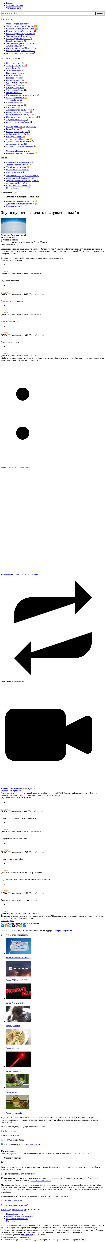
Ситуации (15, 88)
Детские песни (19, 139)
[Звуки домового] (18, 1021)
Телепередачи (16, 105)
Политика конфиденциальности (15, 1237)
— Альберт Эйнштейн (11, 1158)
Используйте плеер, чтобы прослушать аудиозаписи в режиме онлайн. (32, 258)
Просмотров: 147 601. (10, 1135)
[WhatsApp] (20, 925)
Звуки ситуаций (18, 235)
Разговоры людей (18, 131)
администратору (8, 1169)
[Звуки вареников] (18, 1044)
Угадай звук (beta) (17, 167)
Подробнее (75, 1239)
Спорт (13, 107)
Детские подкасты (20, 141)
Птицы (13, 75)
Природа (14, 78)
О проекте (10, 1221)
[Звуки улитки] (17, 1088)
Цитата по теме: (8, 1151)
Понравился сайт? (9, 916)
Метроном (15, 172)
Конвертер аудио (22, 29)
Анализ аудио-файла (20, 178)
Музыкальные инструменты (22, 95)
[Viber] (17, 925)
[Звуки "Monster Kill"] (18, 998)
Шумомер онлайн (21, 31)
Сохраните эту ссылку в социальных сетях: (20, 923)
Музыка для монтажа (21, 127)
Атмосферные (16, 65)
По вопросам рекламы (21, 201)
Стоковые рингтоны (19, 122)
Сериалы (14, 102)
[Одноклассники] (6, 925)
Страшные (15, 63)
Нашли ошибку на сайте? (12, 1201)
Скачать (4, 271)
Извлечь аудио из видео (20, 34)
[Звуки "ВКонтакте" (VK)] (18, 976)
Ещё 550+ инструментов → (13, 791)
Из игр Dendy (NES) (19, 112)
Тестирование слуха (22, 176)
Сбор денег (18, 151)
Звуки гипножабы (14, 1113)
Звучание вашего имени (22, 180)
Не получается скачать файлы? (14, 1205)
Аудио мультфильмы (21, 146)
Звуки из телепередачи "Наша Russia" (24, 197)
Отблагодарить (7, 920)
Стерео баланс (18, 188)
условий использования (40, 1180)
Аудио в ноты (15, 46)
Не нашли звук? (21, 153)
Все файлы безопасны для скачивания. (18, 1174)
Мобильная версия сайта (17, 1219)
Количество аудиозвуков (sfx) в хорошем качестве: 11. (24, 1127)
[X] (13, 925)
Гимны (14, 129)
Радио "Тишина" (18, 185)
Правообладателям (14, 1214)
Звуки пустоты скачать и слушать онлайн (40, 212)
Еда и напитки (16, 83)
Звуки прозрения (13, 1071)
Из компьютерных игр (20, 115)
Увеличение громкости (21, 26)
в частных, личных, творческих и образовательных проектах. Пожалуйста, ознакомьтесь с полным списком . (50, 1179)
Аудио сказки (16, 144)
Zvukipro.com (27, 1235)
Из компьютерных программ (23, 117)
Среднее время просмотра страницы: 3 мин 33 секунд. (25, 242)
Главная (9, 3)
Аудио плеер (17, 183)
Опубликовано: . (8, 1131)
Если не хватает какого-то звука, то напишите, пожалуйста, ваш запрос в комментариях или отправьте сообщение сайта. (51, 1168)
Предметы (15, 80)
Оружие (14, 92)
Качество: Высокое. (9, 240)
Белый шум (16, 41)
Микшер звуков (20, 162)
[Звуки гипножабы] (17, 1109)
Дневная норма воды (21, 204)
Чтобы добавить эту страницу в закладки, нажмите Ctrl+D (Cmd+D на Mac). (34, 1196)
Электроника (16, 90)
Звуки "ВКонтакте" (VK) (17, 980)
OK (83, 1240)
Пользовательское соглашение (19, 1216)
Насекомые (15, 73)
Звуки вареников (13, 1048)
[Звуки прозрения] (18, 1066)
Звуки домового (13, 1025)
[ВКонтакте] (2, 925)
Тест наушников (21, 36)
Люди (13, 68)
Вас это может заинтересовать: (14, 935)
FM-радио (15, 136)
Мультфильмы (16, 97)
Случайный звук (13, 8)
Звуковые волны (19, 165)
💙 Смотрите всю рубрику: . (20, 1144)
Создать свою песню (21, 48)
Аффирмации (17, 134)
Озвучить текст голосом (20, 53)
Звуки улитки (12, 1092)
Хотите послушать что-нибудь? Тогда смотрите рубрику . (36, 930)
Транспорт (15, 85)
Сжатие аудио (19, 38)
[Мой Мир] (24, 925)
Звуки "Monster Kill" (15, 1003)
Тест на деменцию (21, 43)
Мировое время (17, 206)
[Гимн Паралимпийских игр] (18, 953)
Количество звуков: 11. (11, 237)
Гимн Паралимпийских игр (18, 957)
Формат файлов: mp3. (10, 244)
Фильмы (14, 100)
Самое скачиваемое (14, 5)
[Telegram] (9, 925)
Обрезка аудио (17, 24)
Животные (15, 70)
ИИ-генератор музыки (20, 50)
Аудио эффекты (17, 120)
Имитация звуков (17, 170)
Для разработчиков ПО (20, 110)
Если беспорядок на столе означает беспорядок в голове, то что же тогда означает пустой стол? (46, 1153)
